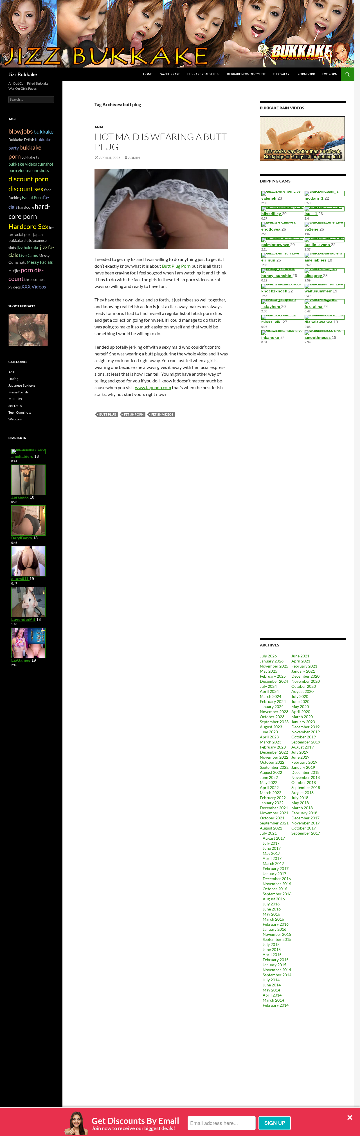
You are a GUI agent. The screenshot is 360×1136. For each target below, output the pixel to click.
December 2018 (305, 772)
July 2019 (299, 752)
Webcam (15, 419)
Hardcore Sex (28, 226)
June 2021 (300, 655)
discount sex (26, 189)
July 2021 (268, 833)
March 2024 (270, 696)
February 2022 (273, 797)
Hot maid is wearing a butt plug (160, 141)
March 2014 (273, 1000)
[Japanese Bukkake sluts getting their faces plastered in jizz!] (28, 329)
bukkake (43, 131)
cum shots (39, 170)
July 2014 (271, 979)
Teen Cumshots (19, 412)
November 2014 (277, 969)
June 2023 (269, 731)
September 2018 (305, 787)
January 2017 (274, 873)
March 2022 (270, 792)
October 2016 (275, 888)
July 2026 (268, 655)
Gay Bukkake (170, 74)
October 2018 (303, 782)
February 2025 (273, 676)
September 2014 (277, 974)
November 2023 (274, 711)
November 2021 (274, 812)
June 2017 (272, 848)
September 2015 (277, 939)
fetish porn (133, 414)
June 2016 (272, 909)
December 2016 (277, 878)
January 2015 (274, 964)
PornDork (306, 74)
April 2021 (300, 661)
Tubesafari (281, 74)
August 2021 (271, 828)
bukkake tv (30, 157)
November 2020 (305, 681)
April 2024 (269, 691)
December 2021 (274, 807)
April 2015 (272, 954)
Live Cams (28, 255)
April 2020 (300, 711)
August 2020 (302, 691)
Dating (13, 379)
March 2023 (270, 742)
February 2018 (304, 812)
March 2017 (273, 863)
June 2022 (269, 777)
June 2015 (272, 949)
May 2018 (300, 802)
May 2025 (268, 671)
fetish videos (162, 414)
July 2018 (299, 797)
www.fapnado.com (153, 387)
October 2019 (303, 736)
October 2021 (272, 817)
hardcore (26, 207)
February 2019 (304, 762)
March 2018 (302, 807)
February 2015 (276, 959)
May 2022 (268, 782)
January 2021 (303, 671)
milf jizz (14, 271)
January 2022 (272, 802)
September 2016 (277, 893)
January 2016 (274, 929)
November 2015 (277, 934)
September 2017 (305, 833)
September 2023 (274, 721)
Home (147, 74)
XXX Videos (33, 287)
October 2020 (303, 686)
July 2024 (268, 686)
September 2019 (305, 742)
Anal (99, 127)
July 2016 (271, 903)
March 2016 (273, 919)
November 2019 (305, 731)
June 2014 (272, 984)
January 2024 (272, 706)
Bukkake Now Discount (246, 74)
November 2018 (305, 777)
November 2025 (274, 666)
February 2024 (273, 701)
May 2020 (300, 706)
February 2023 (273, 747)
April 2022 (269, 787)
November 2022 (274, 757)
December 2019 (305, 726)
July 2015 (271, 944)
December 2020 (305, 676)
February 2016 (276, 924)
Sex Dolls (15, 406)
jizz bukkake (28, 247)
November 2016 (277, 883)
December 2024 (274, 681)
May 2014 (271, 990)
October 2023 (272, 716)
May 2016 (271, 914)
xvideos (14, 287)
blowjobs (20, 131)
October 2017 (303, 828)
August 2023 (271, 726)
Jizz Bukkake (22, 74)
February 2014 (276, 1005)
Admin (134, 157)
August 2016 (274, 898)
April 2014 (272, 995)
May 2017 (271, 853)
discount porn (28, 179)
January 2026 (272, 661)
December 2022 (274, 752)
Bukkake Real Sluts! (203, 74)
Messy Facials (40, 262)
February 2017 (276, 868)
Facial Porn (32, 197)
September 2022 (274, 767)
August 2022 (271, 772)
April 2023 (269, 736)
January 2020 (303, 721)
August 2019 (302, 747)
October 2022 (272, 762)
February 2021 (304, 666)
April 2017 (272, 858)
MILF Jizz (15, 399)
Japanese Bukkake (21, 385)
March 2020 (302, 716)
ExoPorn (329, 74)
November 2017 (305, 823)
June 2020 (300, 701)
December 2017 (305, 817)
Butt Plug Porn (176, 266)
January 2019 (303, 767)
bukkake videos (22, 163)
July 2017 (271, 843)
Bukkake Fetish (21, 139)
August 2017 (274, 838)
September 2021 (274, 823)
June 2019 (300, 757)
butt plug (107, 414)
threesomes (34, 279)
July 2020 (299, 696)
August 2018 (302, 792)
